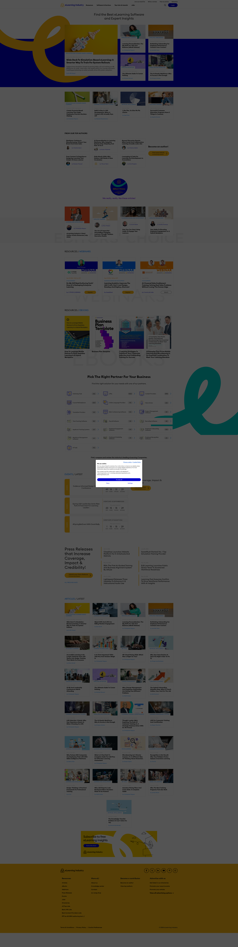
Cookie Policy (137, 462)
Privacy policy (127, 462)
